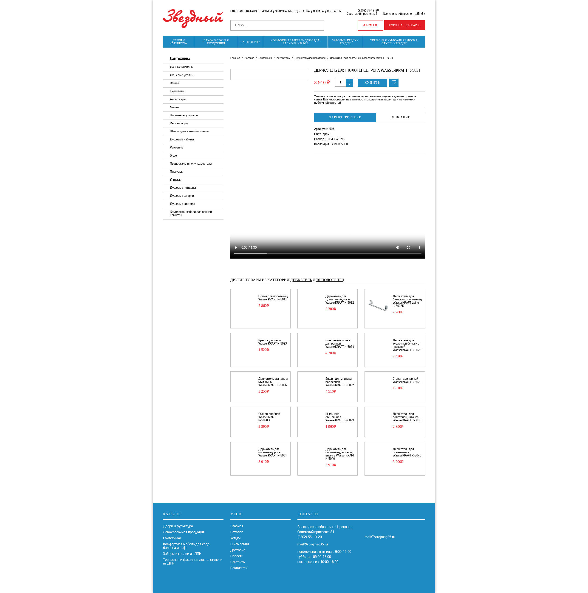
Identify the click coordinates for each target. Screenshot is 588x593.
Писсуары (176, 172)
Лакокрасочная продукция (216, 42)
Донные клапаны (181, 67)
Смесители (177, 91)
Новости (236, 556)
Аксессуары (178, 99)
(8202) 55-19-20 (368, 10)
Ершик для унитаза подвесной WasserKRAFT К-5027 (339, 382)
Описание (400, 117)
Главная (236, 11)
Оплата (318, 11)
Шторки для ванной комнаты (189, 131)
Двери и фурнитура (178, 42)
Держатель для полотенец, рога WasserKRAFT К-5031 (272, 452)
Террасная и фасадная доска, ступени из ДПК (394, 42)
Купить (372, 82)
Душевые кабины (182, 139)
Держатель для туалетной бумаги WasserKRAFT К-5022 (339, 300)
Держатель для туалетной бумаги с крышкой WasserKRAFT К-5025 (407, 345)
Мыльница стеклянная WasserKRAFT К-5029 (339, 417)
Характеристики (345, 117)
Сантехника (250, 42)
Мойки (174, 107)
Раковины (177, 147)
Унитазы (175, 180)
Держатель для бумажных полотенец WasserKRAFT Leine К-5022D (407, 301)
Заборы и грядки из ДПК (345, 42)
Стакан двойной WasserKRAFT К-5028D (269, 417)
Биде (173, 155)
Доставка (303, 11)
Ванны (174, 83)
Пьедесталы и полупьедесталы (191, 163)
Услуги (267, 11)
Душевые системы (182, 204)
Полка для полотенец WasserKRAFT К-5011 (273, 298)
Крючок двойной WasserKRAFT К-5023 (272, 342)
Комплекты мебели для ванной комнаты (191, 213)
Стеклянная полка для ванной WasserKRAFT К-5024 (339, 344)
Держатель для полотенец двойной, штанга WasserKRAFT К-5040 (339, 454)
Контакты (334, 11)
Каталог (252, 11)
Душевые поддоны (183, 188)
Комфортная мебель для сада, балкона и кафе (295, 42)
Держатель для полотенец (310, 58)
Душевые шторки (182, 196)
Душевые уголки (181, 75)
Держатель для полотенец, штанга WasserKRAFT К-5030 (407, 417)
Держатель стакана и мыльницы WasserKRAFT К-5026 (273, 382)
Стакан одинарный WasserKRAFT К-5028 (407, 380)
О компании (283, 11)
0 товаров (404, 25)
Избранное (371, 25)
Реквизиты (238, 568)
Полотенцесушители (184, 115)
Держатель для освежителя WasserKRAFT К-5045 (407, 452)
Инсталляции (179, 123)
